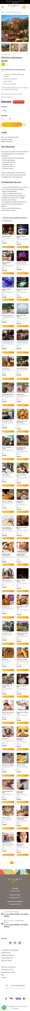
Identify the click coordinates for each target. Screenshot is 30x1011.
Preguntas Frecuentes (7, 972)
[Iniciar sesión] (24, 7)
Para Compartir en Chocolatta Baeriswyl (7, 528)
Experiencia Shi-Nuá (21, 262)
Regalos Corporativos (7, 955)
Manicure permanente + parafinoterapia (22, 818)
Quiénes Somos (6, 953)
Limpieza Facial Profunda (8, 844)
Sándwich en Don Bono (22, 659)
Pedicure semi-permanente (20, 792)
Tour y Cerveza (5, 368)
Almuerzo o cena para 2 (7, 315)
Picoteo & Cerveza (21, 765)
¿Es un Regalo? (20, 102)
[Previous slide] (2, 2)
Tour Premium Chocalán (22, 368)
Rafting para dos (20, 394)
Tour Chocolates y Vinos (8, 341)
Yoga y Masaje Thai (6, 580)
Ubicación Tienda (6, 960)
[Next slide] (28, 2)
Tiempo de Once (6, 606)
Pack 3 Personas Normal (22, 341)
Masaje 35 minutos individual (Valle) (21, 554)
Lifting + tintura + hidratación (21, 845)
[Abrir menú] (2, 7)
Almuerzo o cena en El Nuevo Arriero (22, 421)
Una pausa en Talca (6, 633)
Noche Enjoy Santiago (7, 420)
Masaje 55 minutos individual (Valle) (6, 554)
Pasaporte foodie (6, 817)
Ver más (7, 246)
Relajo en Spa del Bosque (8, 712)
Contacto (4, 977)
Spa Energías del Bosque (8, 394)
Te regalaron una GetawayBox (9, 950)
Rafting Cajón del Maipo (7, 765)
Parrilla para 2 (5, 738)
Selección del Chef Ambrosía (6, 263)
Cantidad (4, 115)
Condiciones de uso (7, 969)
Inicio (2, 12)
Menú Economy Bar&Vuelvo (20, 739)
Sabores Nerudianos (7, 236)
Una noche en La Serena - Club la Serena (22, 634)
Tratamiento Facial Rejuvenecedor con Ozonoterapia (21, 448)
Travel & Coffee (5, 474)
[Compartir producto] (3, 64)
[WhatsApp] (10, 942)
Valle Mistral (5, 54)
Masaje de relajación (7, 501)
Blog (2, 975)
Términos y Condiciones (8, 967)
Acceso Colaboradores (18, 985)
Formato (4, 107)
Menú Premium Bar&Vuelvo (20, 502)
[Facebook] (15, 942)
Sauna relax (5, 659)
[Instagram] (19, 942)
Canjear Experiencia (7, 958)
